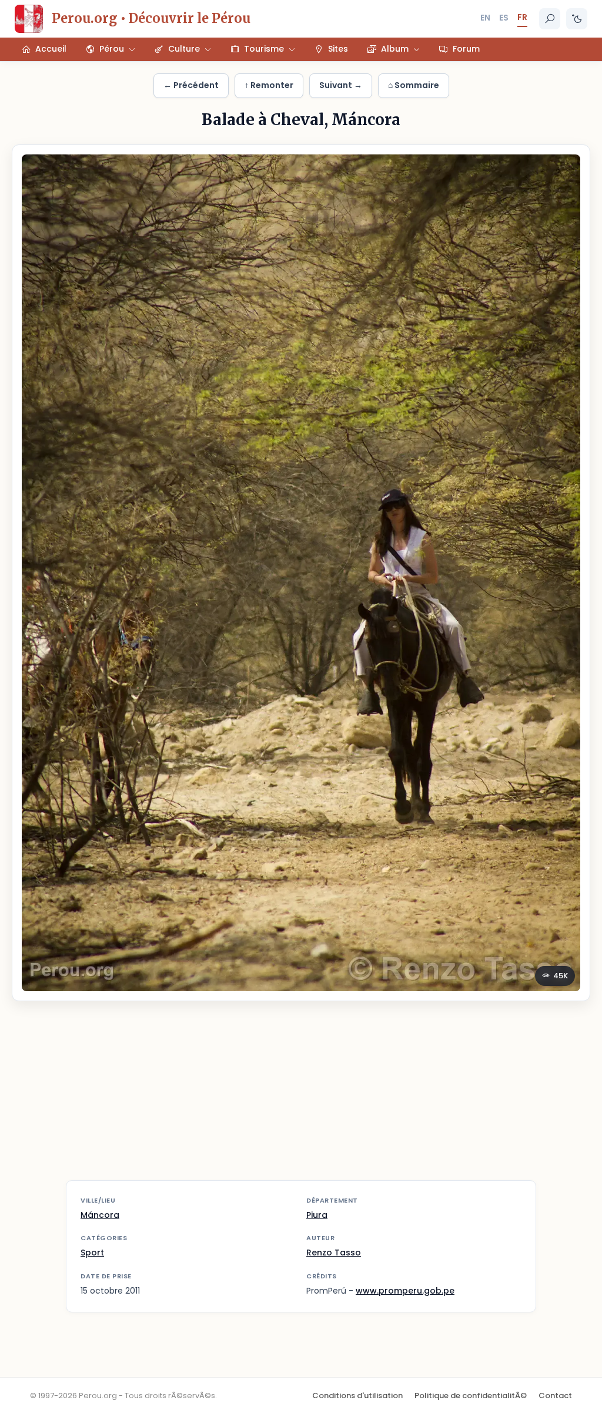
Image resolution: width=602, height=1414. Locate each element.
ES (504, 17)
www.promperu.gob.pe (405, 1291)
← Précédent (191, 85)
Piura (316, 1215)
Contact (555, 1395)
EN (485, 17)
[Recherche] (549, 18)
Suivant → (340, 85)
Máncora (100, 1215)
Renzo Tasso (333, 1252)
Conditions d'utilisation (357, 1395)
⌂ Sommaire (413, 85)
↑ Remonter (269, 85)
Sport (92, 1252)
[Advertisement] (301, 1098)
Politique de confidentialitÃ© (470, 1395)
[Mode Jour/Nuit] (576, 18)
